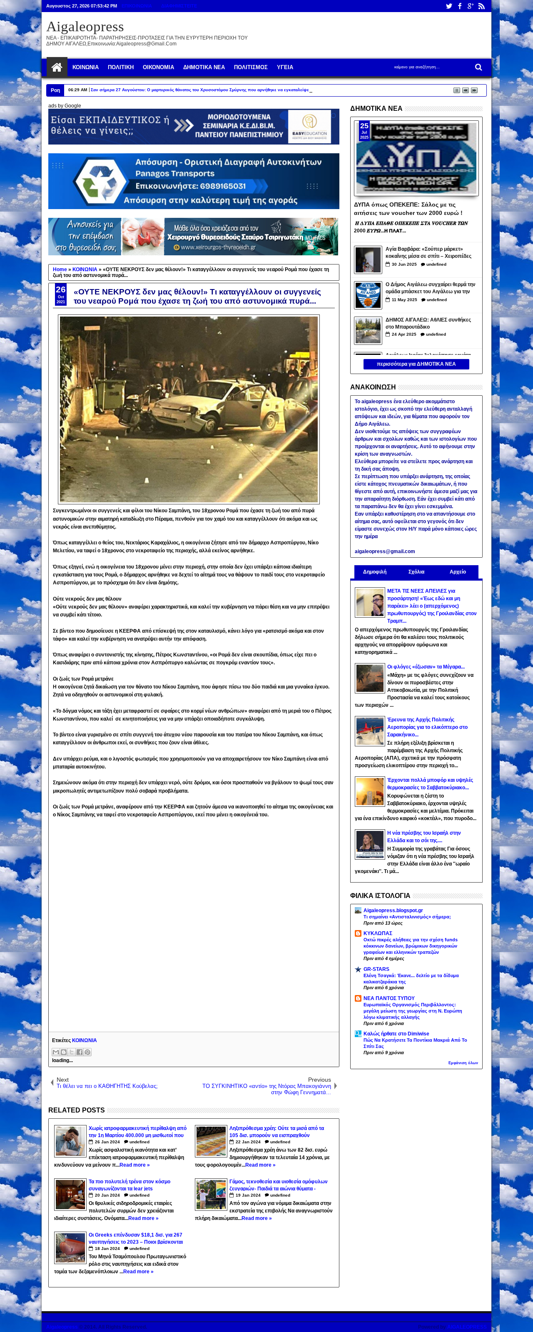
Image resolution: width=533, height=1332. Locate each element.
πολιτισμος (251, 67)
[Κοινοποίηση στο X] (71, 1052)
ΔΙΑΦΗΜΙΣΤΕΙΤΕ (179, 5)
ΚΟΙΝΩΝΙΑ (84, 1040)
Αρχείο (458, 572)
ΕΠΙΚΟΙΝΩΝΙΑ (137, 5)
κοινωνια (85, 67)
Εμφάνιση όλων (463, 1063)
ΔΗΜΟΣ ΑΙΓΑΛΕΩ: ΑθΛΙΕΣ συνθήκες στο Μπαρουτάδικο (428, 323)
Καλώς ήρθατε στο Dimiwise (396, 1034)
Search (478, 67)
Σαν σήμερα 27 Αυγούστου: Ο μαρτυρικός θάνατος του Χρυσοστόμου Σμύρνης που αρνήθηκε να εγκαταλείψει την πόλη (210, 89)
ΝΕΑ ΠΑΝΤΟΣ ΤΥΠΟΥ (389, 998)
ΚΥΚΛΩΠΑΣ (378, 933)
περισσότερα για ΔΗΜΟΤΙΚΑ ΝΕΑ (416, 364)
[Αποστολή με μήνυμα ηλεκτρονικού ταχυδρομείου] (56, 1052)
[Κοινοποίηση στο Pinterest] (87, 1052)
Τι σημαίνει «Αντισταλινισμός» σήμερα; (407, 916)
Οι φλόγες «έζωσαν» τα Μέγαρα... (426, 667)
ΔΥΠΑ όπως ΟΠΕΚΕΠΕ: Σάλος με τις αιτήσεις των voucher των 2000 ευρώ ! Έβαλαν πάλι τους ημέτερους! (408, 208)
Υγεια (285, 67)
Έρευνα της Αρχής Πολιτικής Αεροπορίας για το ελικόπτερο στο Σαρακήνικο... (427, 727)
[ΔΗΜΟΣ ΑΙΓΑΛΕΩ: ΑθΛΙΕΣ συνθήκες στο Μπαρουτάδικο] (368, 331)
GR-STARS (376, 969)
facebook (459, 6)
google (470, 6)
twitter (448, 6)
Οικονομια (158, 67)
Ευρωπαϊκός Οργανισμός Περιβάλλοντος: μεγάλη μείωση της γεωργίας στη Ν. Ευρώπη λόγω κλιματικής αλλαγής (413, 1011)
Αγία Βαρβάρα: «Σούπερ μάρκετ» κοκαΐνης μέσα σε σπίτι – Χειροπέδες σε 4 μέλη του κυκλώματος (428, 253)
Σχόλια (416, 572)
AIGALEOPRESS (467, 1327)
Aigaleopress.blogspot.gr (393, 910)
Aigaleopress (85, 26)
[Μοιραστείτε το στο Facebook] (79, 1052)
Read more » (135, 1165)
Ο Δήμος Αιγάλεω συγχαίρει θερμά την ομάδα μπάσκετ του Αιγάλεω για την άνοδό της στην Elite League (431, 289)
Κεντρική (57, 67)
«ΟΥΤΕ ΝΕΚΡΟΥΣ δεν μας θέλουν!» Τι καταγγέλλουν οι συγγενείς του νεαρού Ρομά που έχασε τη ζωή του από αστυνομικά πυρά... (197, 296)
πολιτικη (121, 67)
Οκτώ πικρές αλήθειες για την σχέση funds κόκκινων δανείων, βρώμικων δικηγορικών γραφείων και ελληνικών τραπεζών (411, 946)
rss (481, 6)
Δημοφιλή (374, 572)
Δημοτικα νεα (204, 67)
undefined (139, 1142)
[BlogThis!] (64, 1052)
